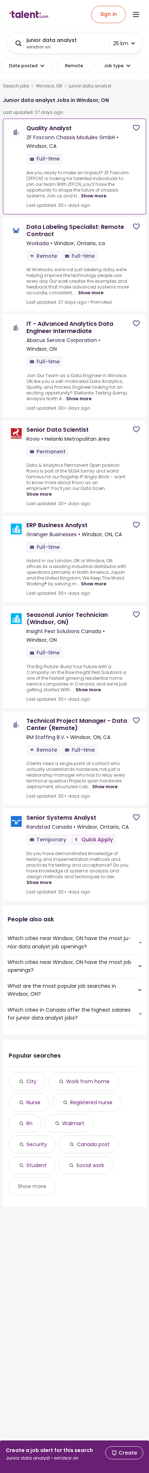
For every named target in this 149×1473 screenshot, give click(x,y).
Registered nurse (91, 1102)
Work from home (88, 1081)
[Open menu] (136, 14)
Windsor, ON (49, 86)
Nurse (33, 1102)
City (31, 1081)
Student (36, 1165)
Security (36, 1144)
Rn (29, 1123)
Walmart (73, 1123)
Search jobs (16, 86)
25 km (120, 43)
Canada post (93, 1144)
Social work (90, 1165)
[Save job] (136, 128)
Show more (93, 196)
